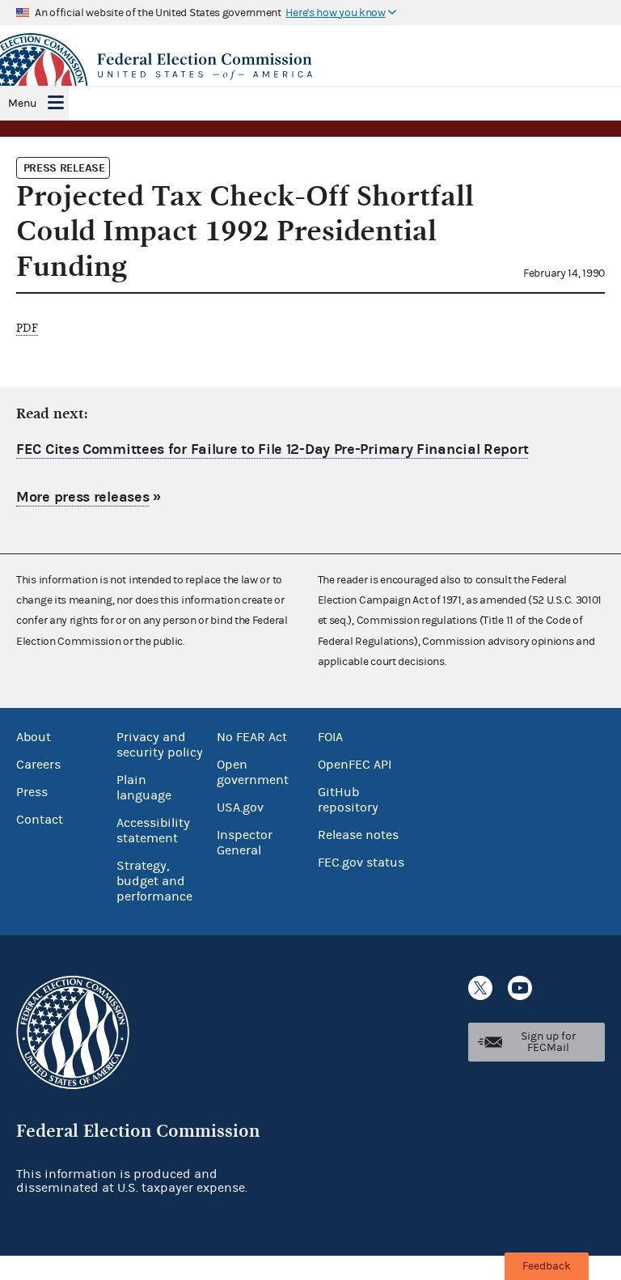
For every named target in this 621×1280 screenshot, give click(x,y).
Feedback (546, 1266)
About (33, 737)
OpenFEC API (354, 764)
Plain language (143, 788)
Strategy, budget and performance (154, 881)
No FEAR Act (252, 737)
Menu (22, 103)
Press (32, 792)
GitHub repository (348, 800)
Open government (253, 772)
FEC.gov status (361, 862)
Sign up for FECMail (548, 1042)
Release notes (358, 835)
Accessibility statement (153, 831)
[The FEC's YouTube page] (520, 988)
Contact (39, 819)
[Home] (310, 66)
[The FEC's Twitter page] (480, 988)
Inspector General (244, 843)
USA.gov (240, 807)
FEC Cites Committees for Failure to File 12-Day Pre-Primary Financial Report (272, 449)
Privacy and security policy (159, 745)
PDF (27, 328)
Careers (38, 764)
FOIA (330, 737)
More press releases (82, 497)
